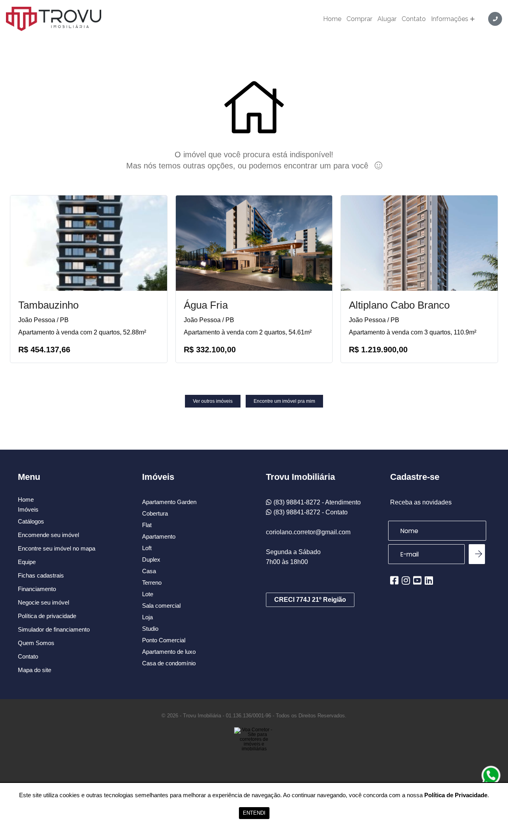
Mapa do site (34, 670)
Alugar (386, 19)
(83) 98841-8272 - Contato (310, 512)
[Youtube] (417, 580)
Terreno (152, 582)
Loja (147, 617)
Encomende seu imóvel (48, 534)
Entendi (254, 813)
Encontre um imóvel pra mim (284, 401)
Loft (147, 548)
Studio (150, 628)
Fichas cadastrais (41, 575)
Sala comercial (161, 605)
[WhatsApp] (491, 775)
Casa (149, 571)
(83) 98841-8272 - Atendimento (317, 502)
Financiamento (37, 588)
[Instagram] (406, 580)
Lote (147, 594)
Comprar (359, 19)
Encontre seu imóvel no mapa (56, 548)
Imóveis (28, 509)
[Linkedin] (429, 580)
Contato (414, 19)
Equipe (27, 561)
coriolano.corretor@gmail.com (308, 532)
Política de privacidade (47, 616)
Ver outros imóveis (213, 401)
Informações (449, 19)
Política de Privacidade (455, 795)
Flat (147, 525)
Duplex (151, 559)
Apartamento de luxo (169, 651)
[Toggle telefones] (495, 19)
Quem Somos (36, 643)
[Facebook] (394, 580)
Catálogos (31, 521)
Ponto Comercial (163, 640)
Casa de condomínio (169, 663)
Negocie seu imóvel (43, 602)
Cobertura (155, 513)
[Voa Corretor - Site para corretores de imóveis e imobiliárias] (254, 751)
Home (332, 19)
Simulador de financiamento (54, 629)
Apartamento (158, 536)
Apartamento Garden (169, 502)
